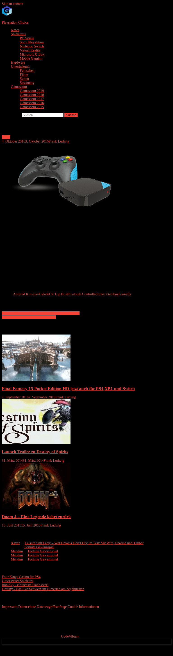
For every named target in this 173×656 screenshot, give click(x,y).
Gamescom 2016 (32, 103)
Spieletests (18, 34)
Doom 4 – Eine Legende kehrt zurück (36, 516)
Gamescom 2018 (32, 95)
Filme (24, 74)
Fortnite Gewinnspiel (39, 547)
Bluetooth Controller (81, 294)
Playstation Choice (15, 22)
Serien (24, 78)
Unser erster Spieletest (17, 581)
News (15, 30)
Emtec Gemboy (107, 294)
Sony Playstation (32, 42)
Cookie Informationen (83, 607)
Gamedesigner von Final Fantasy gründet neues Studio (41, 313)
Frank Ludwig (59, 141)
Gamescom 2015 (32, 107)
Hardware (18, 62)
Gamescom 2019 (32, 91)
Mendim (17, 551)
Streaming (27, 83)
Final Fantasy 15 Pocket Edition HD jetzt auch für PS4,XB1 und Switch (68, 388)
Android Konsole (25, 294)
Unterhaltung (20, 66)
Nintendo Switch (32, 46)
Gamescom (19, 87)
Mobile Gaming (31, 58)
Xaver (15, 543)
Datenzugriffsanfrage (52, 607)
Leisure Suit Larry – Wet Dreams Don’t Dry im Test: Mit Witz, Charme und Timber (84, 543)
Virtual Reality (30, 50)
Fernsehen (27, 70)
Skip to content (12, 4)
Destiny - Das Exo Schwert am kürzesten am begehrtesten (43, 589)
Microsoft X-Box (32, 54)
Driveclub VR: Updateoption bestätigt (29, 317)
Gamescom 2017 (32, 99)
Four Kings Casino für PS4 (21, 577)
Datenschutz (27, 607)
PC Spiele (27, 38)
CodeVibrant (70, 636)
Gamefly (125, 294)
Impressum (9, 607)
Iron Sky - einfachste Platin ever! (25, 585)
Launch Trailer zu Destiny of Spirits (35, 451)
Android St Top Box (52, 294)
